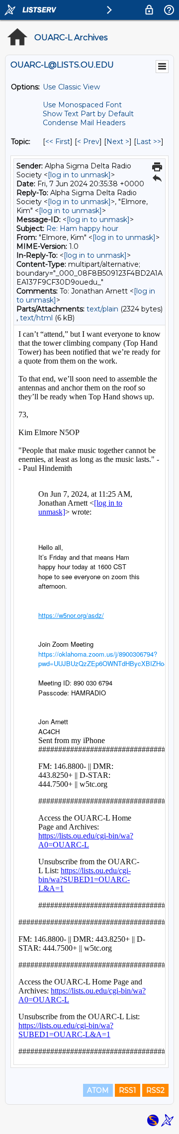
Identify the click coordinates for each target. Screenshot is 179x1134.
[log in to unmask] (79, 174)
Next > (117, 141)
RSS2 (155, 1090)
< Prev (88, 141)
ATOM (98, 1090)
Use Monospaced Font (82, 104)
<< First (57, 141)
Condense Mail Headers (84, 122)
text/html (36, 317)
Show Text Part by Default (88, 113)
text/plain (102, 308)
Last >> (148, 141)
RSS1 (127, 1090)
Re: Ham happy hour (82, 228)
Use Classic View (71, 86)
